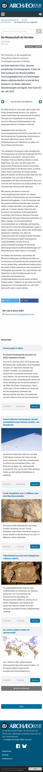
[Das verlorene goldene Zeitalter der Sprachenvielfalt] (21, 647)
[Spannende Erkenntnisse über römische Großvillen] (40, 101)
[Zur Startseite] (21, 5)
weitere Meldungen (22, 688)
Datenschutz (7, 758)
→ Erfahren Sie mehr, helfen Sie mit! (16, 739)
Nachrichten (6, 22)
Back (22, 706)
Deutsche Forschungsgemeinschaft (19, 314)
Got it (35, 769)
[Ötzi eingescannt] (2, 101)
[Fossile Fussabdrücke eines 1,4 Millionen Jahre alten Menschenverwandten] (21, 510)
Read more (35, 406)
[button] (10, 301)
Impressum (6, 751)
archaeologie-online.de (9, 20)
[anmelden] (40, 14)
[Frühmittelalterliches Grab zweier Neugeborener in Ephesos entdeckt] (21, 573)
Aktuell (25, 20)
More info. (21, 770)
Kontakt (5, 755)
